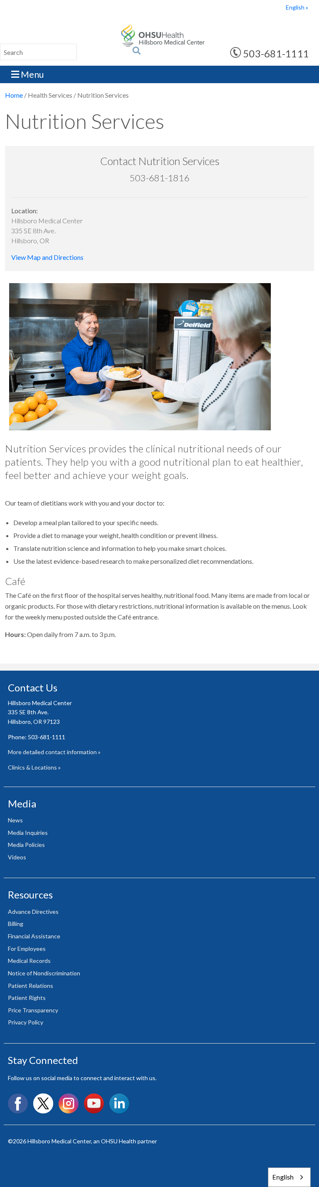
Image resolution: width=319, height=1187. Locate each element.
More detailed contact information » (54, 751)
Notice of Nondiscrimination (44, 973)
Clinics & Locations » (34, 767)
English (295, 7)
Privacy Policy (25, 1022)
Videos (17, 857)
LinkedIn (119, 1103)
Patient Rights (27, 997)
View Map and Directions (47, 257)
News (15, 820)
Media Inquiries (28, 832)
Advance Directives (33, 911)
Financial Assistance (34, 936)
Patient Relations (30, 985)
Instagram (69, 1103)
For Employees (27, 948)
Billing (15, 923)
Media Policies (26, 844)
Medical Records (29, 960)
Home (14, 95)
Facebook (18, 1103)
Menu (31, 74)
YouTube (94, 1103)
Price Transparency (33, 1010)
